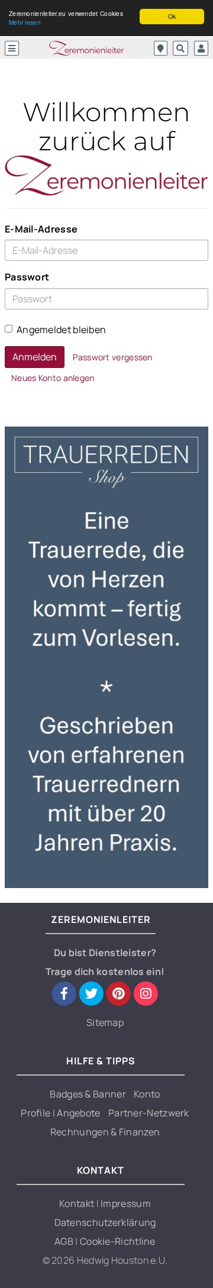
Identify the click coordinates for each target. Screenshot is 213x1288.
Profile (36, 1112)
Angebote (78, 1112)
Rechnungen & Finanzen (105, 1131)
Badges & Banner (88, 1093)
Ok (172, 16)
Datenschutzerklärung (105, 1222)
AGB (64, 1241)
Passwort (27, 276)
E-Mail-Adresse (41, 228)
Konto (147, 1093)
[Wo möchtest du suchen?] (160, 48)
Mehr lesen (25, 22)
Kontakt (77, 1203)
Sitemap (105, 1022)
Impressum (126, 1203)
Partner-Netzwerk (148, 1112)
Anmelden (34, 356)
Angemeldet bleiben (61, 329)
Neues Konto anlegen (53, 377)
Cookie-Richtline (118, 1241)
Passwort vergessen (112, 357)
